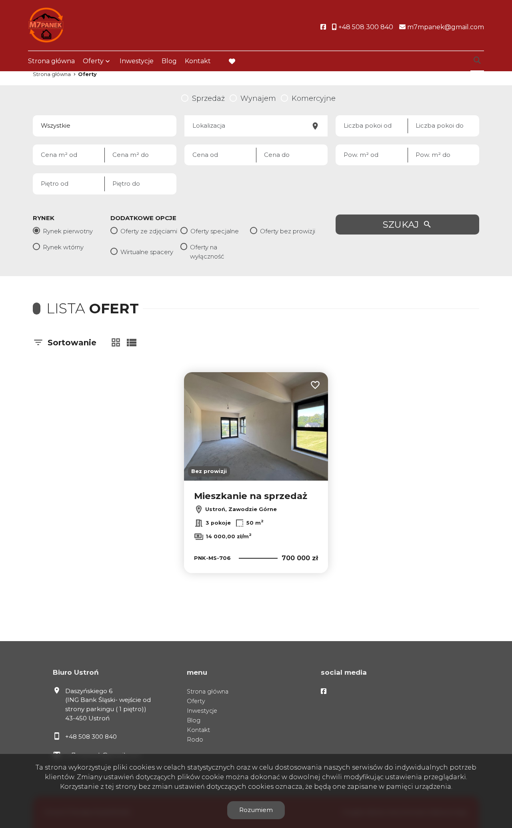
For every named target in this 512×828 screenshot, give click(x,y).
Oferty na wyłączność (207, 251)
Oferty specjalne (214, 231)
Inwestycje (137, 61)
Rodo (195, 739)
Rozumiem (256, 810)
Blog (169, 61)
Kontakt (198, 61)
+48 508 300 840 (91, 736)
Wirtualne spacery (146, 252)
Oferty (93, 61)
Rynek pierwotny (68, 231)
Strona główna (51, 61)
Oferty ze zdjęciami (148, 231)
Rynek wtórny (63, 247)
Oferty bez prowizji (287, 231)
